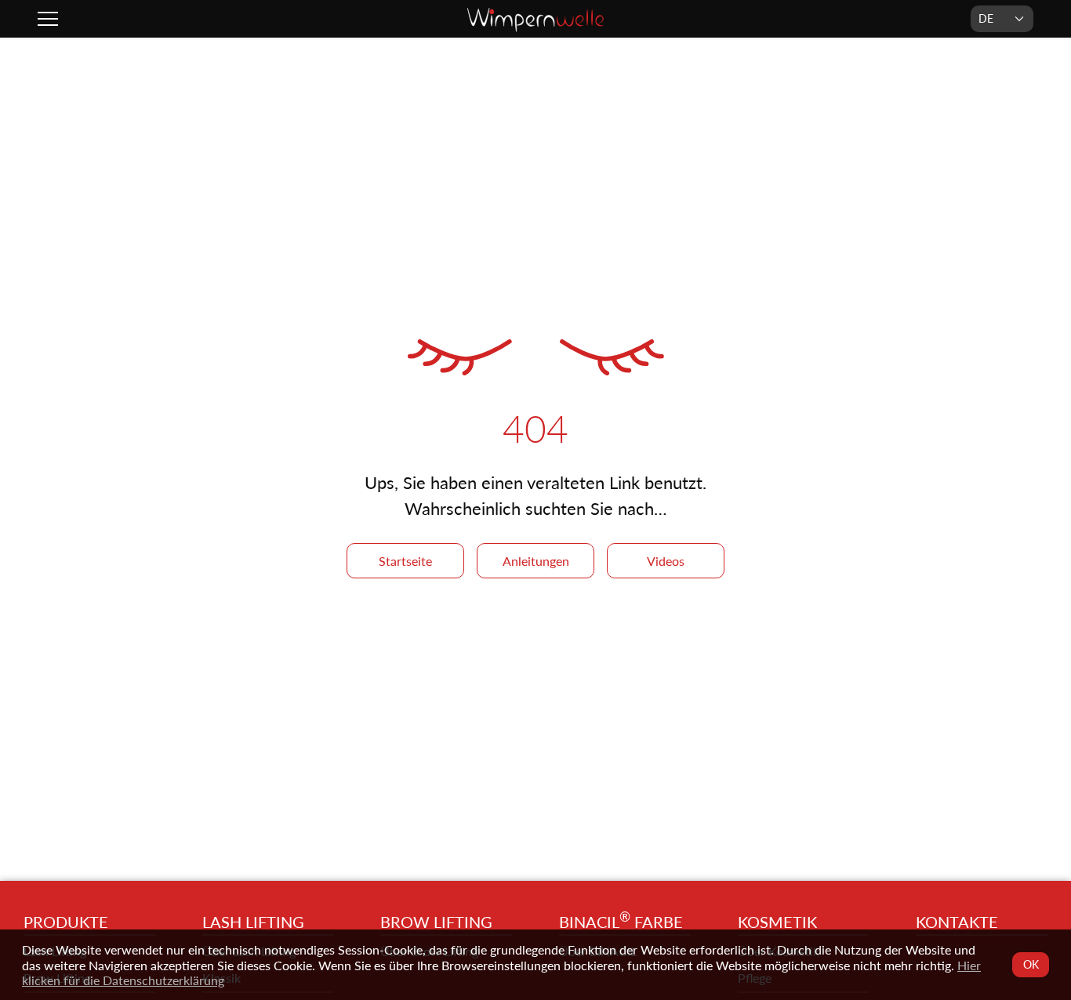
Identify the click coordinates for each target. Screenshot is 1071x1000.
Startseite (405, 560)
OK (1030, 964)
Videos (665, 560)
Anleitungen (536, 560)
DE (985, 18)
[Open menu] (50, 18)
